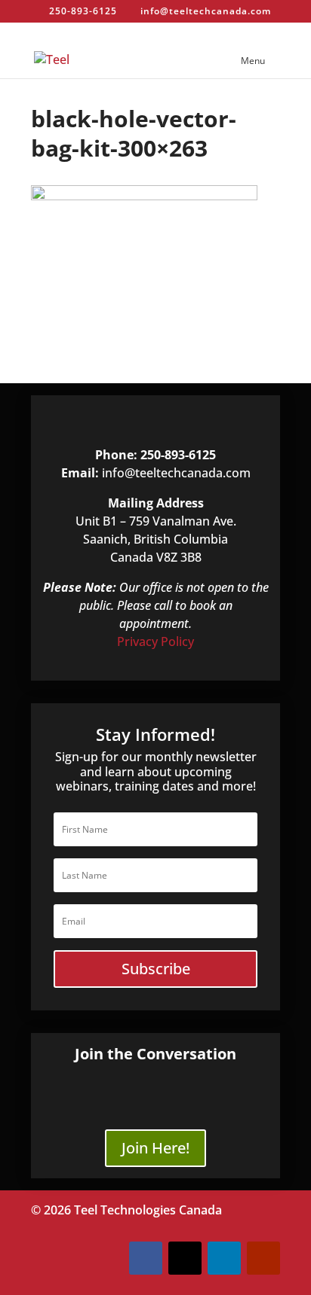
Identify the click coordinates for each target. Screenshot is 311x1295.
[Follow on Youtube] (263, 1258)
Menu (253, 60)
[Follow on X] (185, 1258)
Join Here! (155, 1148)
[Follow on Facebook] (145, 1258)
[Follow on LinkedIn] (224, 1258)
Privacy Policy (155, 641)
